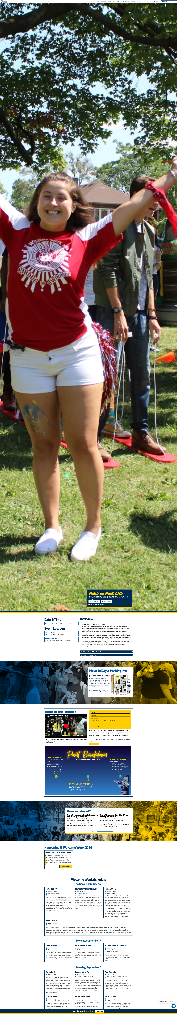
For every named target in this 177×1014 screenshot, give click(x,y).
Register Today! (94, 602)
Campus (138, 1)
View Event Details (66, 866)
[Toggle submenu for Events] (134, 1)
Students (125, 1)
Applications (118, 1)
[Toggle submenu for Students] (128, 1)
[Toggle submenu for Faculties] (113, 1)
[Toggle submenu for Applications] (121, 1)
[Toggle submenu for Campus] (141, 1)
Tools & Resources (147, 1)
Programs (102, 1)
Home (97, 1)
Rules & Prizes (106, 602)
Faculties (110, 1)
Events (132, 1)
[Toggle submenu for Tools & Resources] (152, 1)
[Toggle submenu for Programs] (106, 1)
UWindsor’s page (105, 831)
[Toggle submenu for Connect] (159, 1)
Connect (156, 1)
